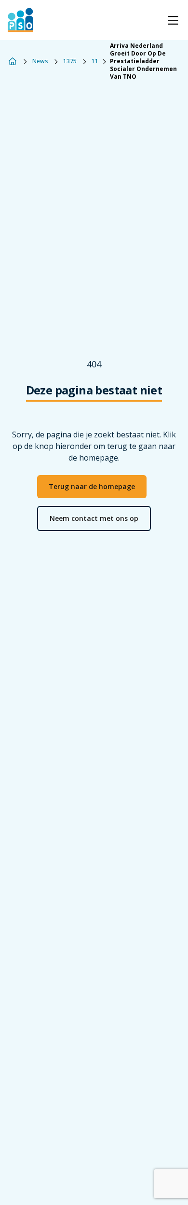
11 (95, 61)
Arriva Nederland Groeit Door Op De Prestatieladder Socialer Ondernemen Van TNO (143, 61)
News (40, 61)
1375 (70, 61)
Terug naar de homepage (92, 486)
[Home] (12, 61)
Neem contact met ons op (94, 518)
